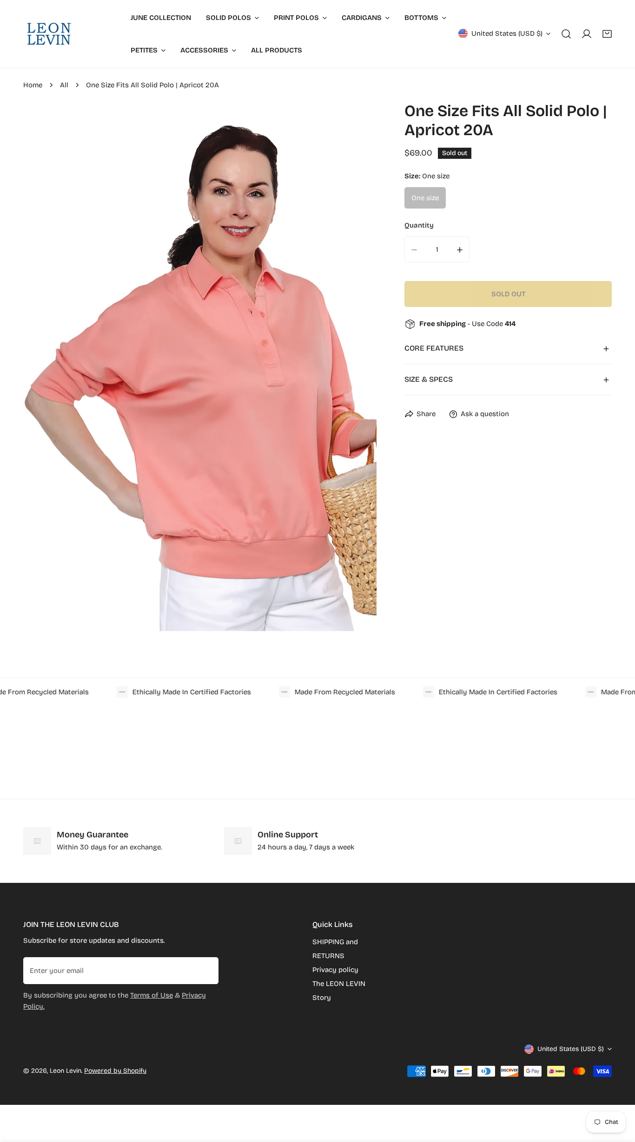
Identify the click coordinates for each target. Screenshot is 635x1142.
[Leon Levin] (48, 33)
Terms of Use (151, 995)
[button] (607, 34)
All (64, 85)
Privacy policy (335, 970)
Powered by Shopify (115, 1071)
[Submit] (206, 970)
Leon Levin (65, 1071)
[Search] (566, 34)
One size (425, 198)
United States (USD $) (506, 33)
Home (32, 85)
